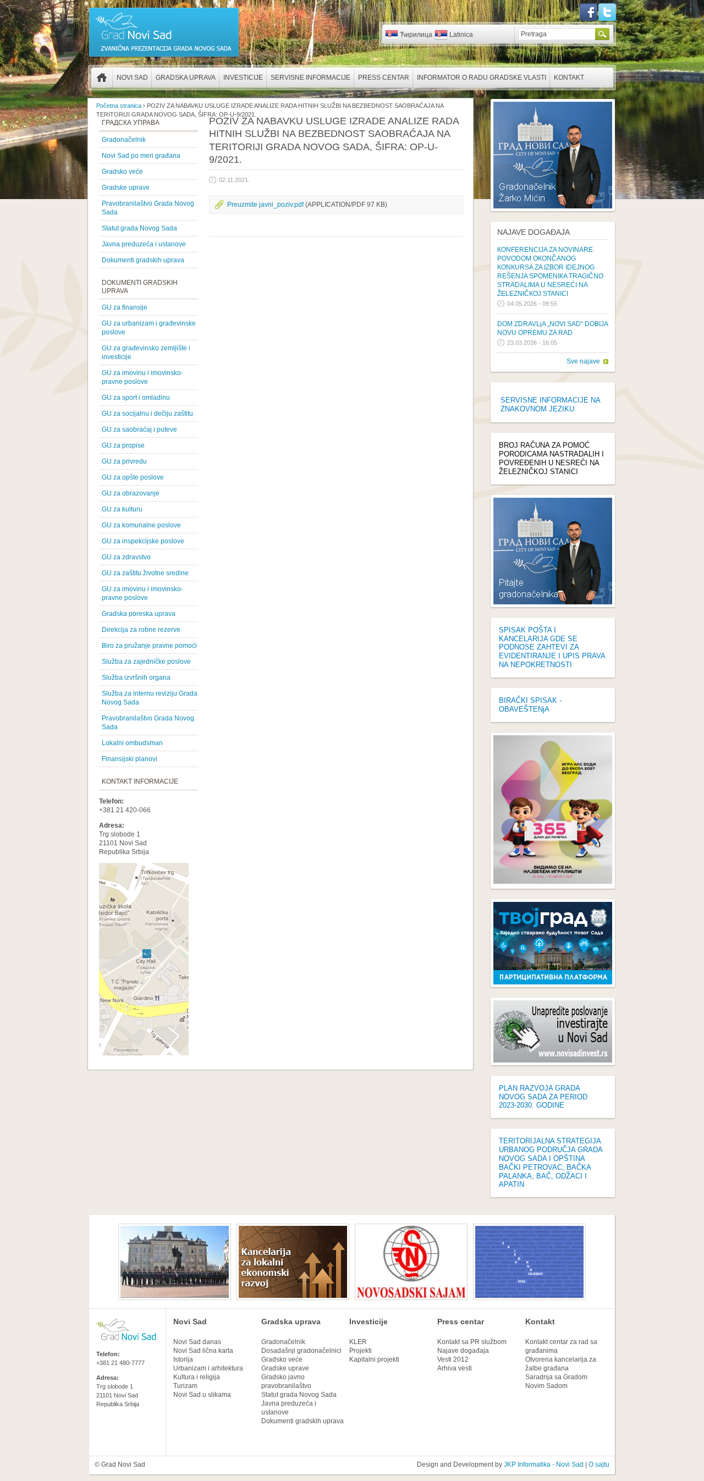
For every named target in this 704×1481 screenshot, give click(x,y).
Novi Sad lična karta (203, 1351)
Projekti (360, 1351)
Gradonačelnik (124, 140)
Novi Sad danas (197, 1342)
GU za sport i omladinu (136, 397)
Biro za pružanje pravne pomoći (149, 645)
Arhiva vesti (454, 1368)
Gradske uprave (126, 187)
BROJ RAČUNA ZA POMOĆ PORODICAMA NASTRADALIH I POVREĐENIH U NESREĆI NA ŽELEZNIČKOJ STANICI (551, 458)
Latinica (461, 34)
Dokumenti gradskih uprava (143, 260)
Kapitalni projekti (374, 1359)
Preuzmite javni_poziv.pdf (265, 204)
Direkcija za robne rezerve (141, 630)
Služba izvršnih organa (136, 677)
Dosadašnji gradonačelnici (301, 1351)
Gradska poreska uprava (138, 614)
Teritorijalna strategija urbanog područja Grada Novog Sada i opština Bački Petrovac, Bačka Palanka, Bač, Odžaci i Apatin (550, 1162)
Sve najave (583, 361)
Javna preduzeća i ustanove (144, 244)
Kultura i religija (196, 1377)
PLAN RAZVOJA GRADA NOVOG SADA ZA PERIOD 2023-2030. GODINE (543, 1097)
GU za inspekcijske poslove (143, 541)
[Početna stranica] (164, 56)
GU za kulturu (122, 509)
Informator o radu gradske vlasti (481, 77)
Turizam (185, 1386)
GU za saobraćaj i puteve (139, 429)
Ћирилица (416, 34)
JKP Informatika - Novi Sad (544, 1464)
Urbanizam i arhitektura (208, 1368)
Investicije (243, 77)
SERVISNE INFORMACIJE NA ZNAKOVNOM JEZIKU (550, 404)
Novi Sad (132, 77)
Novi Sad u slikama (202, 1395)
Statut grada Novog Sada (139, 228)
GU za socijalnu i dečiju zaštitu (147, 413)
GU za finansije (124, 307)
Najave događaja (533, 232)
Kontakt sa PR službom (472, 1342)
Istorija (183, 1359)
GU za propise (123, 445)
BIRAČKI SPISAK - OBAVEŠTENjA (530, 704)
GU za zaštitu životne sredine (145, 573)
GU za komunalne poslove (141, 525)
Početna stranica (102, 77)
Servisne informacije (310, 77)
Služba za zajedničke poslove (146, 661)
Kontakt (569, 77)
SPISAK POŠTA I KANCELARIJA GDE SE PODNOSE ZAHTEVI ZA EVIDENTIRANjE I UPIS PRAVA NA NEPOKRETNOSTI (552, 647)
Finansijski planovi (129, 759)
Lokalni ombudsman (132, 743)
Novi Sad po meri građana (141, 155)
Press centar (383, 77)
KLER (358, 1342)
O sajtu (598, 1464)
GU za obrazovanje (131, 493)
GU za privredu (124, 461)
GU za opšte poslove (133, 477)
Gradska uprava (186, 77)
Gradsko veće (122, 171)
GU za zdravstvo (126, 557)
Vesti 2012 (453, 1359)
